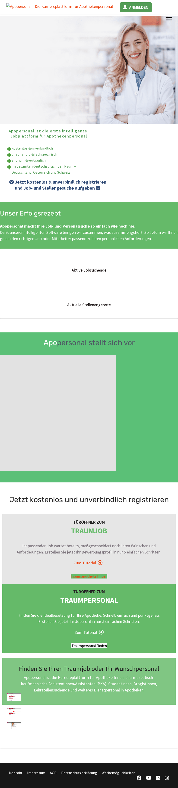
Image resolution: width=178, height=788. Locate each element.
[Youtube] (148, 778)
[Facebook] (139, 778)
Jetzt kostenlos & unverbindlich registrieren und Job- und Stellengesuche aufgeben (57, 185)
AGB (53, 772)
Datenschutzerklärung (79, 772)
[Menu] (169, 19)
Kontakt (15, 772)
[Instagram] (167, 778)
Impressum (36, 772)
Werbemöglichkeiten (118, 772)
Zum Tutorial (85, 563)
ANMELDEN (139, 7)
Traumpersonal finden (89, 645)
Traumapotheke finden (89, 576)
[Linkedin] (158, 778)
